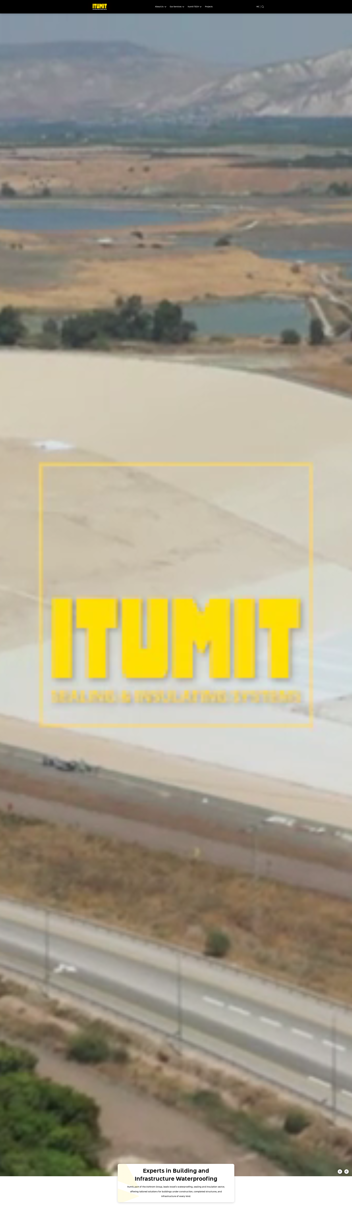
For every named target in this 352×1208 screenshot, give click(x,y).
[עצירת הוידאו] (340, 1172)
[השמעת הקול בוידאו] (346, 1172)
